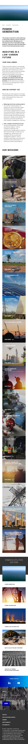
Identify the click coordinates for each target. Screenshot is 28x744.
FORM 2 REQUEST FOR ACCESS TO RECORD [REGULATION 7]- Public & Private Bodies (12, 735)
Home (3, 25)
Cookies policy (6, 730)
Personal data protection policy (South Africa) (13, 732)
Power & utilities (15, 25)
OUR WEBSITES (6, 724)
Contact (4, 714)
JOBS (6, 703)
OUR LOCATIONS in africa (8, 717)
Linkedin (9, 683)
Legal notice (9, 728)
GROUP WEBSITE (6, 722)
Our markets (8, 25)
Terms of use (16, 728)
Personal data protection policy (18, 730)
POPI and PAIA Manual (8, 733)
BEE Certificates (17, 733)
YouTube (19, 683)
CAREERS (4, 719)
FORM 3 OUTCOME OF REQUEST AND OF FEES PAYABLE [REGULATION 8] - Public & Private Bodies (13, 738)
